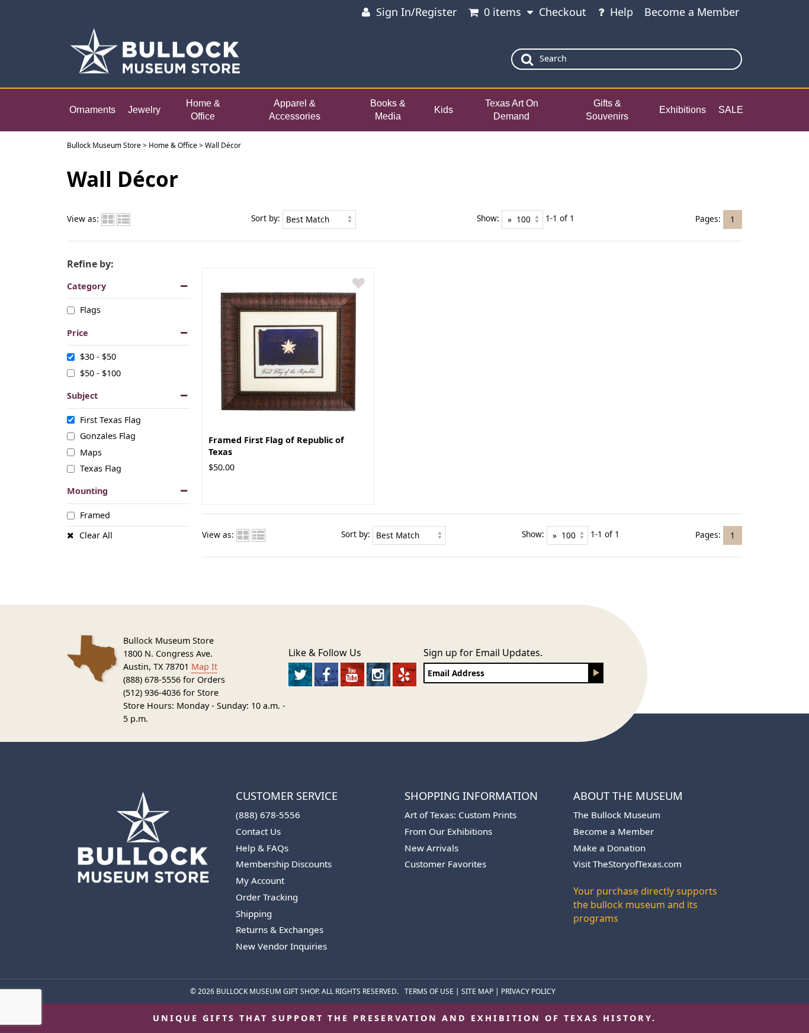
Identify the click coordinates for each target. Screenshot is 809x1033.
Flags (90, 309)
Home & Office (203, 110)
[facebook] (326, 674)
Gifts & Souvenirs (607, 110)
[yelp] (404, 674)
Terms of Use (429, 991)
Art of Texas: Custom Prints (460, 815)
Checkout (562, 12)
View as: (83, 218)
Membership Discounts (284, 864)
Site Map (477, 991)
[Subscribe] (596, 673)
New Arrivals (431, 848)
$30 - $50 (98, 356)
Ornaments (92, 110)
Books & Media (388, 110)
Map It (204, 666)
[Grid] (107, 218)
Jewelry (144, 110)
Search (553, 58)
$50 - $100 (100, 373)
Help (621, 12)
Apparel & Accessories (294, 110)
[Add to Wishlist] (358, 283)
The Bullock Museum (616, 815)
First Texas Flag (110, 419)
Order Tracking (267, 897)
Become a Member (691, 12)
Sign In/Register (416, 12)
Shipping (254, 913)
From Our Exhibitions (448, 831)
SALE (730, 110)
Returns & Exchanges (279, 929)
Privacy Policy (528, 991)
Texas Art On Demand (511, 110)
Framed (95, 515)
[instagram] (378, 674)
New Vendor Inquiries (281, 946)
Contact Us (258, 831)
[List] (123, 218)
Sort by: (265, 218)
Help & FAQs (262, 848)
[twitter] (300, 674)
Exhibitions (682, 110)
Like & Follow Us (324, 652)
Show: (488, 218)
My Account (260, 880)
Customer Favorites (445, 864)
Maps (91, 451)
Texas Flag (100, 468)
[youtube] (352, 674)
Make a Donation (609, 848)
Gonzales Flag (108, 435)
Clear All (96, 535)
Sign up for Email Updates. (482, 652)
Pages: (708, 218)
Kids (443, 110)
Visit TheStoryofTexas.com (627, 864)
